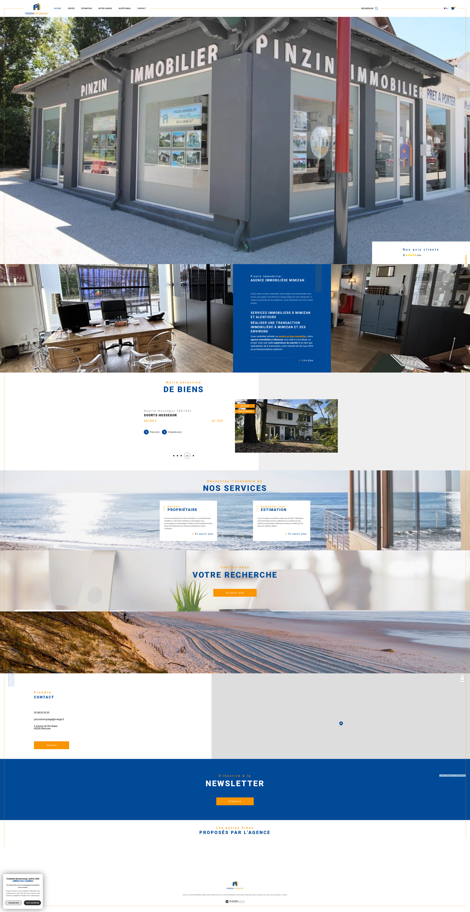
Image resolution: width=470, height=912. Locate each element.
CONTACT (141, 8)
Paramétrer (13, 903)
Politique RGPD (275, 895)
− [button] (462, 680)
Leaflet (442, 775)
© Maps (449, 775)
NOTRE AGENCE (105, 8)
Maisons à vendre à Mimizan (171, 850)
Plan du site (240, 895)
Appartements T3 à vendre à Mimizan (298, 855)
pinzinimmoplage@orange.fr (49, 719)
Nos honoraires (229, 895)
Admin (260, 895)
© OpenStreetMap (459, 775)
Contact (465, 260)
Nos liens (266, 895)
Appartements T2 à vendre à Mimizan (298, 850)
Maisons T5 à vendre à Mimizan (295, 865)
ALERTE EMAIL (125, 8)
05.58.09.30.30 (41, 712)
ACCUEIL (57, 8)
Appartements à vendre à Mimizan (174, 855)
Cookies (284, 895)
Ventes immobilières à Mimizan (235, 850)
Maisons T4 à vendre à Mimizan (295, 860)
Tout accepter (32, 903)
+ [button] (462, 676)
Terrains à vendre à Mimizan (171, 860)
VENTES (71, 8)
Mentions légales (251, 895)
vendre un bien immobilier (292, 336)
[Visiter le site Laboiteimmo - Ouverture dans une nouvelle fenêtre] (234, 904)
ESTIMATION (86, 8)
